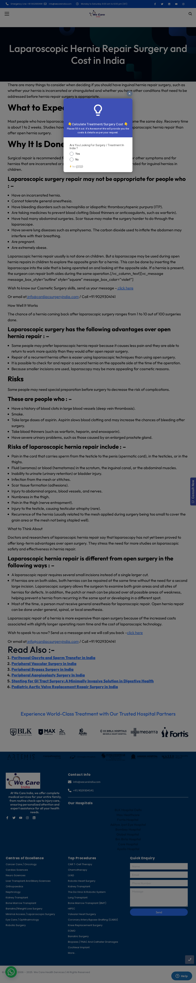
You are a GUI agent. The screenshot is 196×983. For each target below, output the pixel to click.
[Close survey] (129, 93)
